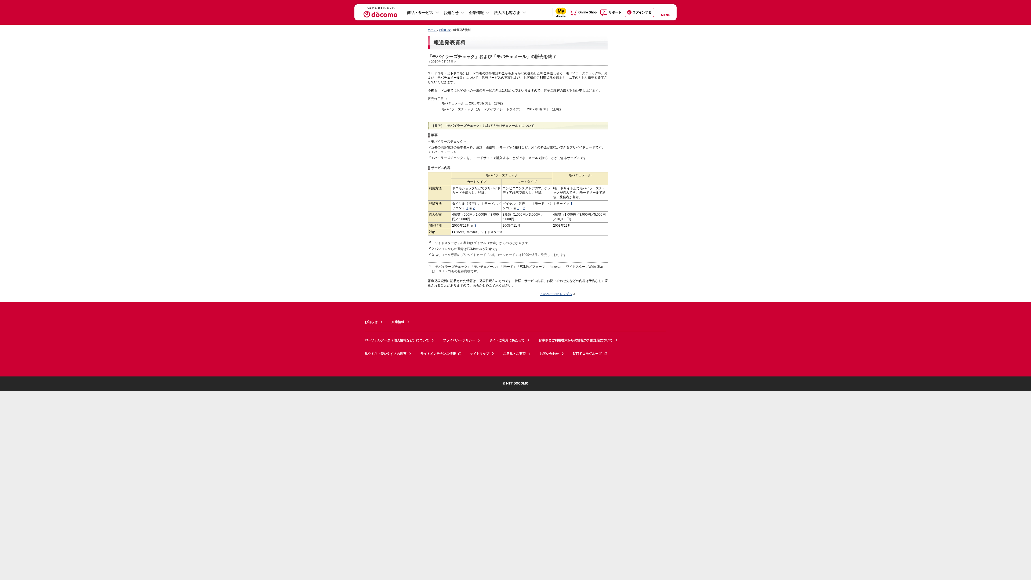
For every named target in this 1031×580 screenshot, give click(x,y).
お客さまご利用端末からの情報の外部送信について (576, 340)
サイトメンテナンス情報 (438, 354)
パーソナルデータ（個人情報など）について (397, 340)
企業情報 (476, 12)
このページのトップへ (556, 294)
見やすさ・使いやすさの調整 (385, 354)
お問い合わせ (549, 354)
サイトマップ (479, 354)
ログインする (642, 12)
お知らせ (451, 12)
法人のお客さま (507, 12)
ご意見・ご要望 (514, 354)
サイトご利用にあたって (507, 340)
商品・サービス (420, 12)
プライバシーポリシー (459, 340)
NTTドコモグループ (587, 354)
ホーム (432, 29)
